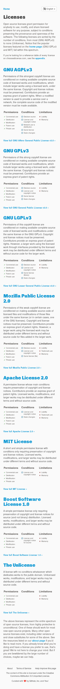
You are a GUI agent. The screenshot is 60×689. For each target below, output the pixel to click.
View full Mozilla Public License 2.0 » (22, 367)
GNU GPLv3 (16, 151)
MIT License (17, 441)
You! (46, 680)
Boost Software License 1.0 (22, 502)
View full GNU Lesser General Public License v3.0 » (29, 285)
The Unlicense (19, 565)
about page (38, 640)
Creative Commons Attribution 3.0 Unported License (32, 674)
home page (35, 46)
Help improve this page (45, 668)
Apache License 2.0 (25, 378)
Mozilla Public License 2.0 (29, 298)
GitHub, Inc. (34, 680)
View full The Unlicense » (16, 612)
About (9, 668)
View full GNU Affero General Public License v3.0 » (29, 140)
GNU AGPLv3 (17, 69)
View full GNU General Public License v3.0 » (26, 207)
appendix (40, 58)
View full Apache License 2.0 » (19, 431)
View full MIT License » (15, 488)
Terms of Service (23, 668)
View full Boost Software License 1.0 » (22, 554)
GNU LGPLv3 (17, 218)
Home (6, 8)
